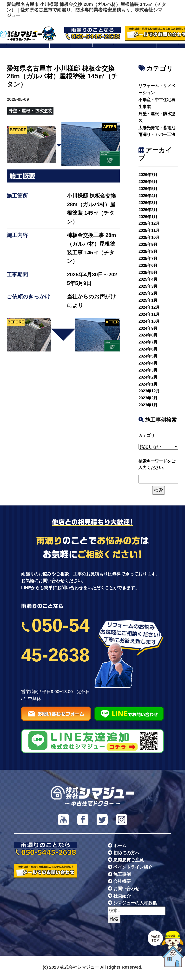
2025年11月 (149, 230)
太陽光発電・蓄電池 (157, 127)
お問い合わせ (126, 888)
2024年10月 (149, 321)
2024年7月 (148, 342)
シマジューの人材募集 (135, 902)
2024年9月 (148, 328)
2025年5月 (148, 272)
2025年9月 (148, 244)
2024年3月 (148, 370)
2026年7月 (148, 174)
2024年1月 (148, 384)
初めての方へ (126, 852)
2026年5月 (148, 188)
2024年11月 (149, 314)
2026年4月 (148, 195)
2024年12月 (149, 307)
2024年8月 (148, 335)
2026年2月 (148, 209)
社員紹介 (122, 895)
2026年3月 (148, 202)
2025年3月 (148, 286)
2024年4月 (148, 363)
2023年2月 (148, 398)
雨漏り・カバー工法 (157, 134)
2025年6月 (148, 265)
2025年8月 (148, 251)
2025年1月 (148, 300)
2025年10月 (149, 237)
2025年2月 (148, 293)
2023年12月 (149, 391)
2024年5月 (148, 356)
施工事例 (122, 874)
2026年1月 (148, 216)
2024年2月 (148, 377)
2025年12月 (149, 223)
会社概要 (122, 881)
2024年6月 (148, 349)
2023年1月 (148, 405)
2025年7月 (148, 258)
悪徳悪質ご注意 (128, 859)
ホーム (119, 845)
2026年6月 (148, 181)
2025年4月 (148, 279)
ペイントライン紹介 (132, 867)
